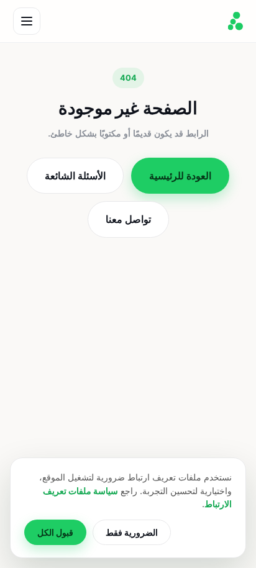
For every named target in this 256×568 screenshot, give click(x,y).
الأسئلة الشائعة (75, 175)
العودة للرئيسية (180, 175)
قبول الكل (55, 532)
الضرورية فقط (132, 532)
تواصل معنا (128, 219)
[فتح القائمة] (26, 21)
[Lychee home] (235, 21)
